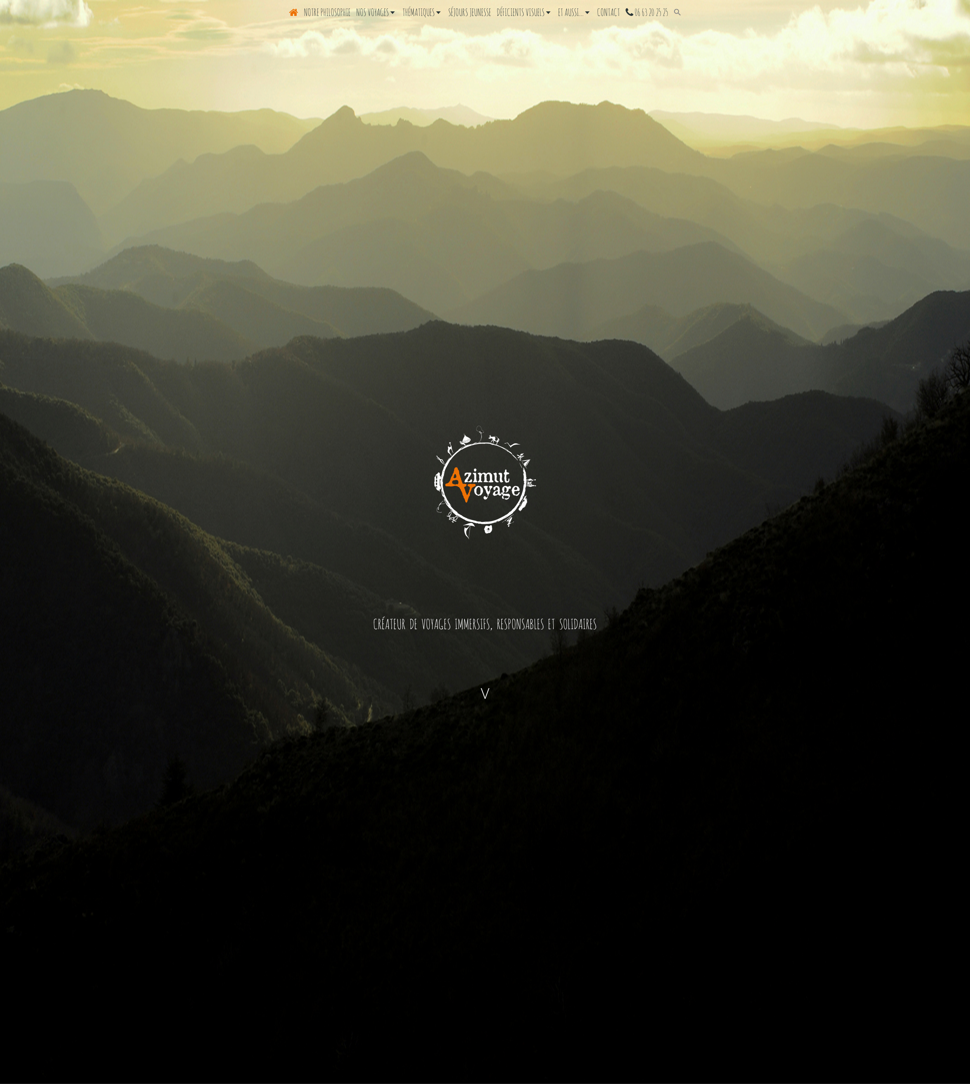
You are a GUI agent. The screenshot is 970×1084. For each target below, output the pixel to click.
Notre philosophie (327, 12)
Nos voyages (373, 12)
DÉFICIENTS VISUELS (521, 12)
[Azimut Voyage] (485, 482)
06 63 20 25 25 (650, 12)
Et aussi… (571, 12)
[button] (677, 12)
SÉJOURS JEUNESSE (469, 12)
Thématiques (419, 12)
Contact (608, 12)
